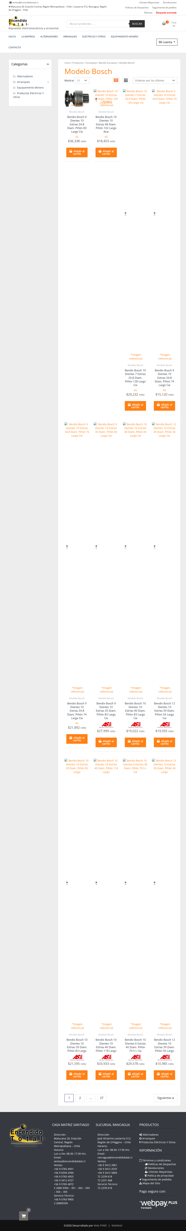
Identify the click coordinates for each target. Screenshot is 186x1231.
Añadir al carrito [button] (79, 152)
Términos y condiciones (156, 1160)
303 (87, 1188)
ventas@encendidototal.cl (25, 2)
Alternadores (25, 76)
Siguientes (164, 1098)
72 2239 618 (105, 1176)
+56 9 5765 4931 (64, 1169)
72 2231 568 (105, 1180)
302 (80, 1188)
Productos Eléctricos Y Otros (158, 1142)
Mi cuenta (166, 42)
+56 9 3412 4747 (107, 1169)
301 (73, 1188)
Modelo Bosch (77, 111)
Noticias (148, 12)
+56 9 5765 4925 (64, 1176)
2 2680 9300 (61, 1188)
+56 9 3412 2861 (107, 1165)
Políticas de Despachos (137, 7)
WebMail (117, 1225)
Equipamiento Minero (30, 87)
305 (65, 1191)
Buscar (137, 23)
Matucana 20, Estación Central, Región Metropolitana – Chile (67, 1142)
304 (58, 1191)
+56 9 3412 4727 (64, 1180)
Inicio (67, 62)
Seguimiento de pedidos (164, 7)
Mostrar (69, 80)
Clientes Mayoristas (149, 2)
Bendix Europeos (108, 62)
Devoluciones (170, 2)
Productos (78, 62)
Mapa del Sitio (151, 1183)
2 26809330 (61, 1203)
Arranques (91, 62)
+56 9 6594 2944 (64, 1172)
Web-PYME (100, 1225)
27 (101, 1098)
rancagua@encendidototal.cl (115, 1157)
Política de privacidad (160, 1175)
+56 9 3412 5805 (107, 1172)
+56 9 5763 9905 (64, 1199)
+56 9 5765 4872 (64, 1184)
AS (76, 136)
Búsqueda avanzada (166, 12)
